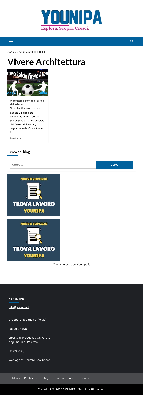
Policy (45, 378)
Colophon (58, 378)
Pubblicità (30, 378)
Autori (73, 378)
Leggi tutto (15, 138)
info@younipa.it (19, 307)
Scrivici (85, 378)
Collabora (13, 378)
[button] (14, 41)
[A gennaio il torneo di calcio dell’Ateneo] (27, 83)
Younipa (16, 108)
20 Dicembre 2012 (32, 108)
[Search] (132, 41)
